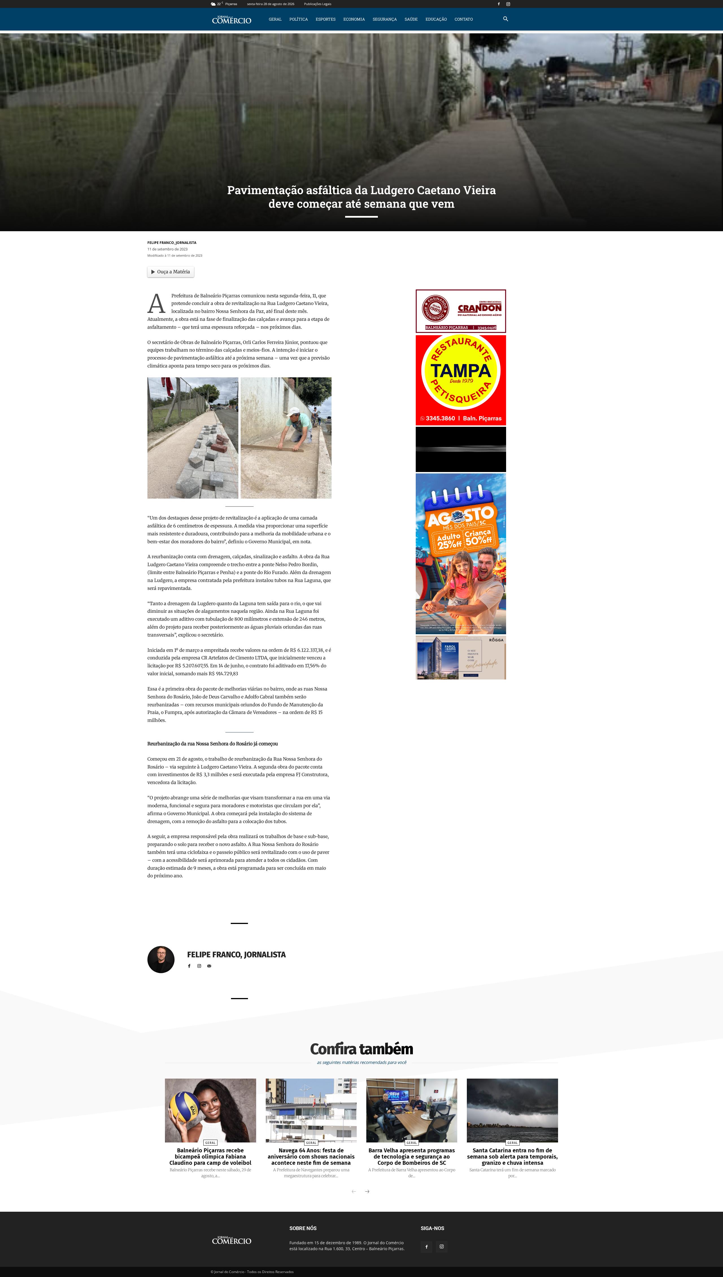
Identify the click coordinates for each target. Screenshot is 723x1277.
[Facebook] (499, 4)
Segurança (385, 19)
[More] (310, 903)
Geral (275, 19)
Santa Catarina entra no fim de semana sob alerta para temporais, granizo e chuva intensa (512, 1156)
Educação (436, 19)
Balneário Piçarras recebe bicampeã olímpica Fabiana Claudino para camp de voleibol (210, 1156)
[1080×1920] (461, 632)
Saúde (411, 19)
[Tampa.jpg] (461, 423)
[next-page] (367, 1192)
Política (298, 19)
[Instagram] (508, 4)
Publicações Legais (317, 4)
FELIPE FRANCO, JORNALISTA (171, 242)
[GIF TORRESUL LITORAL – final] (461, 470)
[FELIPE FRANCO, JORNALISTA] (164, 959)
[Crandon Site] (461, 331)
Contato (464, 19)
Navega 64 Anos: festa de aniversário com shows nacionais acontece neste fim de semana (311, 1156)
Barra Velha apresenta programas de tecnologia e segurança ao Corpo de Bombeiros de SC (412, 1156)
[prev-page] (354, 1192)
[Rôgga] (461, 678)
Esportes (326, 19)
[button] (505, 19)
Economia (354, 19)
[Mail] (209, 965)
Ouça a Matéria (173, 271)
